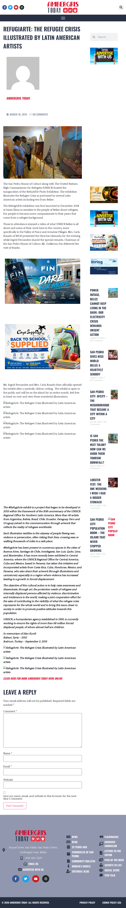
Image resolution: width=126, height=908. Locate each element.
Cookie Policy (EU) (111, 902)
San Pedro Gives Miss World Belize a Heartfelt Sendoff (97, 363)
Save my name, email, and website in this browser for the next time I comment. (39, 797)
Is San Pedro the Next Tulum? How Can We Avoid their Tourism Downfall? (98, 449)
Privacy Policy (87, 902)
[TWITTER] (10, 7)
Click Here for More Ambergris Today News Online (32, 678)
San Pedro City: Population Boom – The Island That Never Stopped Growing (97, 535)
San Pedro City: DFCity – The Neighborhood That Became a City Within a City (99, 405)
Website (8, 780)
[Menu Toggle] (63, 18)
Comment (10, 711)
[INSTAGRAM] (22, 7)
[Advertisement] (43, 472)
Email (7, 766)
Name (7, 753)
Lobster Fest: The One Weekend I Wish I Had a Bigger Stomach (98, 491)
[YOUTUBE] (16, 7)
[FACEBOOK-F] (4, 7)
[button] (121, 7)
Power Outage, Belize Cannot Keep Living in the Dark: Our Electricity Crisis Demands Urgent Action (98, 312)
